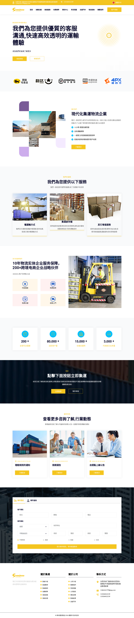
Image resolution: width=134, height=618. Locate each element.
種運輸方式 (29, 224)
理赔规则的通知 (22, 465)
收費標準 (56, 10)
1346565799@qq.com (22, 3)
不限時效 (22, 540)
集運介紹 (45, 581)
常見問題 (74, 10)
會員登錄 (45, 595)
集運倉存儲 (67, 222)
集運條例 (45, 588)
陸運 (71, 540)
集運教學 (45, 585)
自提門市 (83, 10)
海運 (46, 540)
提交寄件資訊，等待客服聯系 (67, 546)
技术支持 (76, 615)
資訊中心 (65, 10)
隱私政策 (73, 595)
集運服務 (47, 10)
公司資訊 (73, 591)
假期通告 (56, 465)
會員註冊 (45, 598)
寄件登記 (20, 500)
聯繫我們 (100, 10)
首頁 (31, 10)
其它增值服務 (104, 224)
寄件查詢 (33, 500)
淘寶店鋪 (39, 10)
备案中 (71, 615)
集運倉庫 (73, 598)
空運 (97, 540)
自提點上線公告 (97, 465)
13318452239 (68, 2)
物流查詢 (92, 10)
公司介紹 (73, 581)
